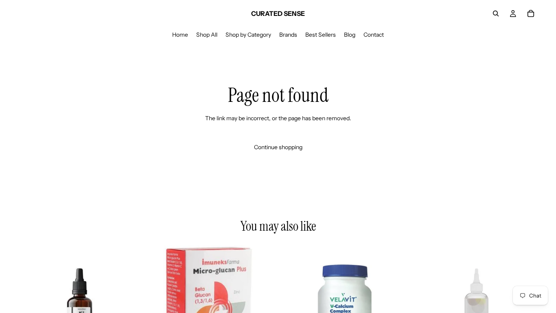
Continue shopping (278, 147)
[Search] (496, 13)
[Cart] (531, 13)
